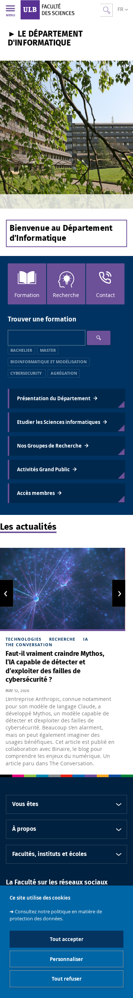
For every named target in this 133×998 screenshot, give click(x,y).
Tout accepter (66, 939)
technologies (23, 639)
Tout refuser (67, 978)
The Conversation (29, 644)
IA (85, 639)
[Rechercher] (98, 338)
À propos (24, 829)
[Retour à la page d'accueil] (60, 10)
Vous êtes (25, 804)
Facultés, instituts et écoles (49, 854)
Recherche (62, 639)
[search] (46, 337)
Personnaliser (66, 959)
